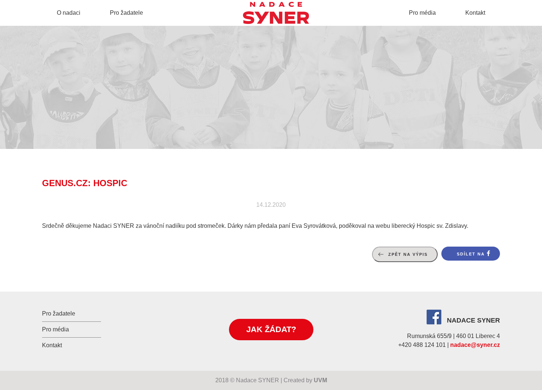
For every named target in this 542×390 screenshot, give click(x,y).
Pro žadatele (126, 13)
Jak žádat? (271, 329)
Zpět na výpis (408, 254)
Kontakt (475, 13)
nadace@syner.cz (475, 345)
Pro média (422, 13)
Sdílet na (471, 254)
